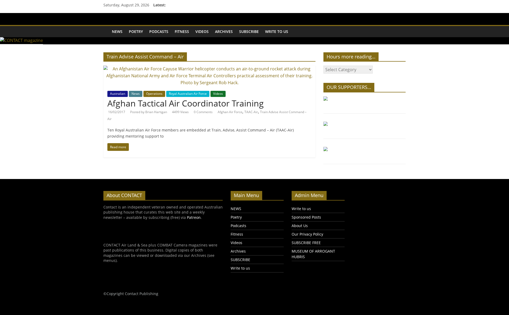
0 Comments (203, 112)
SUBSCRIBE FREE (306, 242)
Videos (202, 31)
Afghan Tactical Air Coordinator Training (185, 103)
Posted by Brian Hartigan (148, 112)
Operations (154, 93)
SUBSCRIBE (249, 31)
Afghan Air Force (230, 112)
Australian (117, 93)
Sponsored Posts (306, 217)
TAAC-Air (251, 112)
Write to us (276, 31)
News (135, 93)
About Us (300, 225)
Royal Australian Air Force (188, 93)
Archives (224, 31)
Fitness (182, 31)
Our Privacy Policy (307, 234)
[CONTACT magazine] (106, 28)
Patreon (194, 217)
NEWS (117, 31)
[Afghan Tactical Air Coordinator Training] (209, 69)
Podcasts (158, 31)
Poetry (136, 31)
